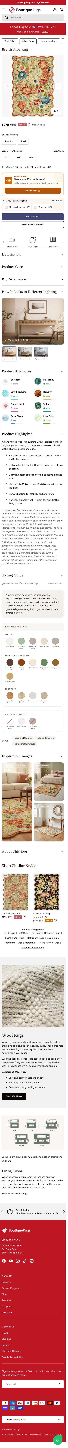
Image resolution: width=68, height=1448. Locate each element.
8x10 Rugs (9, 933)
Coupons (7, 1306)
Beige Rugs (53, 938)
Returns (6, 1345)
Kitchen (46, 1156)
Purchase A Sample (33, 224)
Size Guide (59, 151)
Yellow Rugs (28, 41)
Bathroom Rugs (35, 938)
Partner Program (10, 1288)
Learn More (57, 200)
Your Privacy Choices (52, 1434)
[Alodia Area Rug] (47, 892)
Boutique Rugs (14, 1430)
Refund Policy (35, 1434)
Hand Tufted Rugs (49, 942)
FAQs (5, 1332)
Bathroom (56, 1156)
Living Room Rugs (14, 938)
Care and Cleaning (11, 1351)
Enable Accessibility (12, 1357)
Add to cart (33, 216)
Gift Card (7, 1312)
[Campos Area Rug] (16, 892)
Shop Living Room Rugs (14, 1193)
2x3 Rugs (36, 933)
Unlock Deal (32, 190)
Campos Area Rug (11, 913)
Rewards (6, 1300)
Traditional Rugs (13, 942)
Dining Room (23, 1156)
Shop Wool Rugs (14, 1096)
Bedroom (36, 1156)
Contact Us (8, 1326)
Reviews (6, 1282)
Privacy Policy (7, 1434)
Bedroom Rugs (52, 933)
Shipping (6, 1338)
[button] (61, 9)
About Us (7, 1276)
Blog (4, 1294)
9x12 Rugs (23, 933)
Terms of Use (21, 1434)
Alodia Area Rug (41, 913)
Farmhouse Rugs (48, 41)
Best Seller (10, 41)
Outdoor (6, 1161)
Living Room (8, 1156)
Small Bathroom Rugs (33, 947)
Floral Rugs (31, 942)
